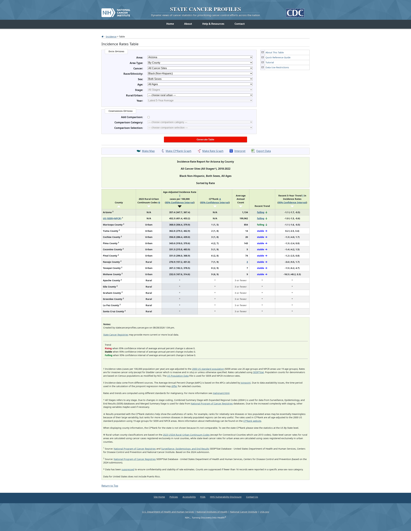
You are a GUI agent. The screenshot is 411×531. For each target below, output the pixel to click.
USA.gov (264, 511)
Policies (174, 496)
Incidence (111, 36)
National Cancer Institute (243, 511)
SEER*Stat (258, 372)
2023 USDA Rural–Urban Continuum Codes (186, 434)
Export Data (263, 151)
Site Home (159, 496)
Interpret (239, 151)
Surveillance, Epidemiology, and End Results (185, 448)
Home (170, 24)
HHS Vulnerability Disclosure (225, 496)
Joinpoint (246, 382)
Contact (240, 24)
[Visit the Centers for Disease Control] (295, 12)
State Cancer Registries (115, 334)
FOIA (202, 496)
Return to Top (109, 485)
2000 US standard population (208, 368)
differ (174, 386)
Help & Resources (213, 24)
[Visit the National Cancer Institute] (115, 11)
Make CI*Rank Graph (178, 151)
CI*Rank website (252, 420)
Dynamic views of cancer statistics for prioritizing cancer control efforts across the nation (205, 15)
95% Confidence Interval (180, 202)
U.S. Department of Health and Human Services (168, 511)
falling (260, 212)
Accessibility (189, 496)
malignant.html (221, 393)
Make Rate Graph (212, 151)
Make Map (148, 151)
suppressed (128, 469)
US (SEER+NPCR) (112, 218)
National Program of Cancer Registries (212, 403)
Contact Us (252, 496)
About (188, 24)
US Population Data (178, 375)
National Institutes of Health (212, 511)
